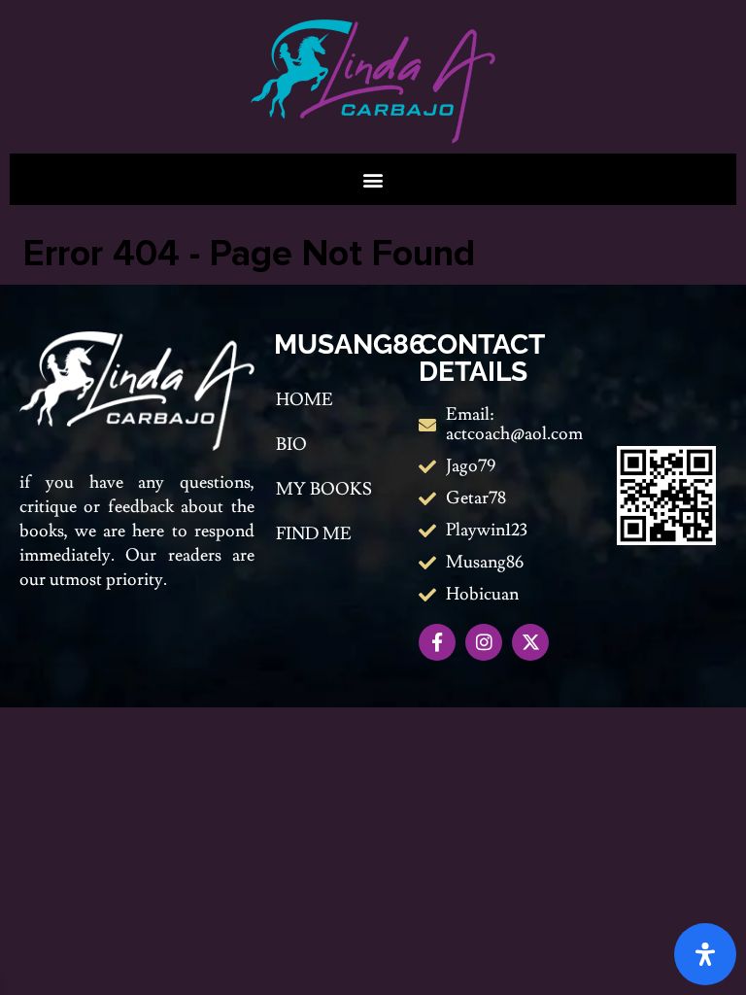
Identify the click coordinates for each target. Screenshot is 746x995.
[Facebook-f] (437, 642)
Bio (291, 444)
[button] (373, 179)
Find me (314, 534)
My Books (324, 489)
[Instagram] (483, 642)
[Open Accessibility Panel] (705, 954)
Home (304, 400)
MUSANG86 (349, 344)
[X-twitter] (530, 642)
